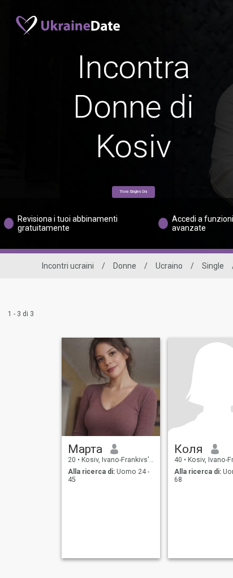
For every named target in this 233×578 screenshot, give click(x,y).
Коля (188, 449)
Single (213, 265)
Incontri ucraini (68, 265)
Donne (124, 265)
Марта (85, 449)
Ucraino (169, 265)
